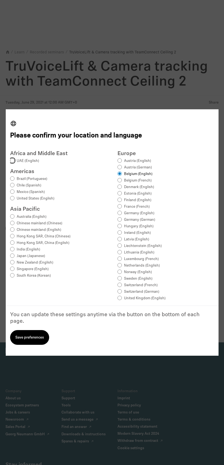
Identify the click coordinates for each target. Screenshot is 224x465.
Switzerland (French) (141, 285)
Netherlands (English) (142, 265)
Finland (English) (137, 200)
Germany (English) (139, 213)
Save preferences (29, 337)
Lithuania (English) (139, 252)
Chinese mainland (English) (39, 230)
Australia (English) (31, 217)
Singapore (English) (33, 269)
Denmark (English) (139, 187)
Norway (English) (138, 272)
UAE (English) (28, 161)
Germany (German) (139, 220)
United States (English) (35, 198)
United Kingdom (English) (145, 298)
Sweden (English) (138, 278)
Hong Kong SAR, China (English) (43, 243)
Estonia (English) (138, 193)
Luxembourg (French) (141, 259)
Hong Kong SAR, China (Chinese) (43, 236)
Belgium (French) (138, 180)
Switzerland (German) (141, 292)
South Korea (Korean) (34, 275)
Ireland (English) (137, 233)
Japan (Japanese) (31, 256)
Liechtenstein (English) (143, 246)
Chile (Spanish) (29, 185)
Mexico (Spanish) (31, 192)
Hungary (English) (139, 226)
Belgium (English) (138, 174)
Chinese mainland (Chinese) (39, 223)
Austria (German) (138, 167)
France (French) (137, 207)
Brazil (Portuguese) (32, 179)
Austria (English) (137, 161)
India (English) (28, 249)
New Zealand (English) (35, 262)
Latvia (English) (136, 239)
